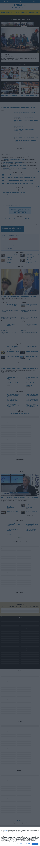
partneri (5, 830)
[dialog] (20, 836)
